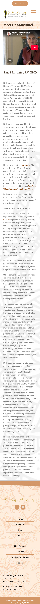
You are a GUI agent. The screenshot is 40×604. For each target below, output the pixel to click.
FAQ (20, 535)
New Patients (20, 546)
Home (20, 519)
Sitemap (13, 603)
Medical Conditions (20, 557)
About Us (20, 524)
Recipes (20, 563)
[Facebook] (17, 507)
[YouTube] (23, 507)
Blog (20, 530)
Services (20, 551)
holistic (6, 219)
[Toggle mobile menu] (34, 12)
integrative (26, 165)
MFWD (26, 603)
